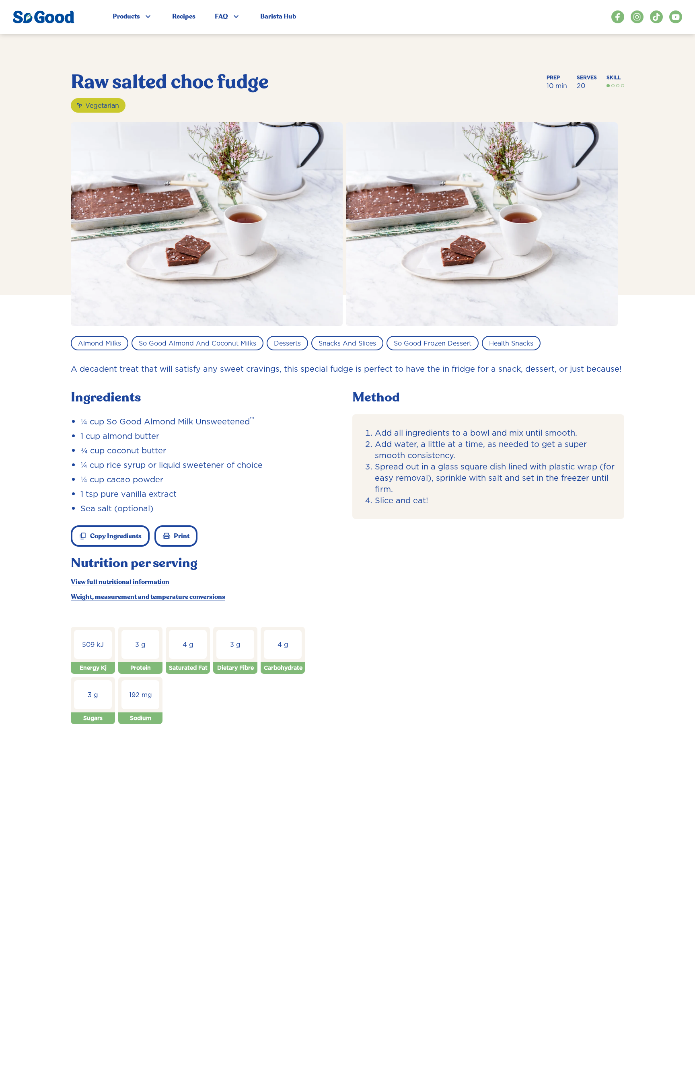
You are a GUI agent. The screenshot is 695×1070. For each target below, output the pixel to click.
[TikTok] (656, 16)
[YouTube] (675, 16)
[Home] (44, 17)
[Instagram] (637, 16)
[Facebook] (617, 16)
